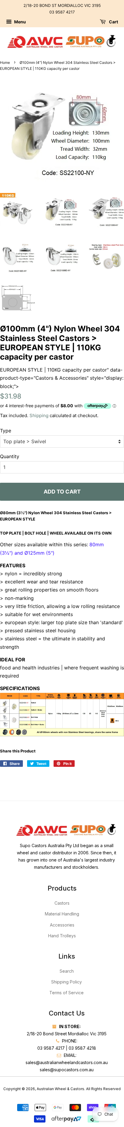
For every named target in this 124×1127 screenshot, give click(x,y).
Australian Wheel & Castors (60, 1089)
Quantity (9, 456)
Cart (113, 22)
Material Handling (62, 913)
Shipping (38, 415)
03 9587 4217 (62, 12)
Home (5, 62)
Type (5, 431)
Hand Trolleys (62, 935)
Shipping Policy (66, 981)
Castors (62, 903)
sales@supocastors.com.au (67, 1069)
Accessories (62, 924)
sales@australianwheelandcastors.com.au (67, 1062)
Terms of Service (66, 992)
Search (67, 971)
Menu (19, 22)
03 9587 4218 (82, 1048)
